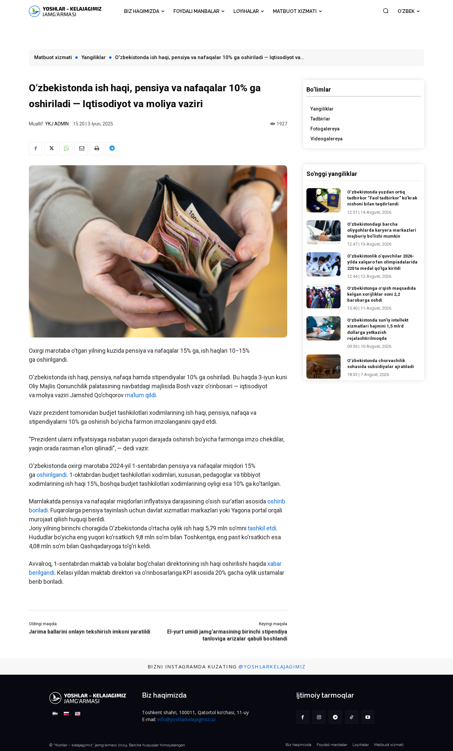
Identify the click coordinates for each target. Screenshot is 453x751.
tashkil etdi (262, 528)
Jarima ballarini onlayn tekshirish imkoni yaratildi (89, 632)
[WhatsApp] (66, 148)
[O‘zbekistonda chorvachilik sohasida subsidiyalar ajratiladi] (323, 366)
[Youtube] (367, 717)
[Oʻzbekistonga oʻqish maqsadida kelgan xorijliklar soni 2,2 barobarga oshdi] (323, 296)
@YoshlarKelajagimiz (272, 666)
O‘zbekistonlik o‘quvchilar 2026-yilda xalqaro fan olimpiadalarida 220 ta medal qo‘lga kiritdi (382, 262)
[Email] (81, 148)
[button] (386, 10)
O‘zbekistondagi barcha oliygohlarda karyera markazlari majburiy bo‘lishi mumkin (381, 230)
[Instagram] (318, 717)
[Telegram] (111, 148)
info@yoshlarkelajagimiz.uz (187, 719)
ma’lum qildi (140, 395)
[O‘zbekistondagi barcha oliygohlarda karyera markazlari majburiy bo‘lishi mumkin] (323, 232)
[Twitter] (50, 148)
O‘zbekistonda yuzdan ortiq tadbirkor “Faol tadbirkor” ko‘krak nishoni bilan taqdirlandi (382, 197)
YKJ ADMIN (57, 123)
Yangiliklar (93, 57)
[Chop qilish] (96, 148)
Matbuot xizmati (53, 57)
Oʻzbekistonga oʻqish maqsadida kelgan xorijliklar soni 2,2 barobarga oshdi (381, 294)
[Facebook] (35, 148)
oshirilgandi (51, 474)
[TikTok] (351, 717)
